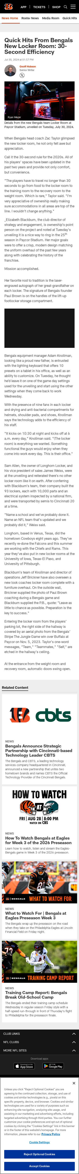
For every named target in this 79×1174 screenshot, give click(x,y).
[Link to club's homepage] (8, 5)
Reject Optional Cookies (39, 1154)
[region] (39, 1125)
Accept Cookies (39, 1166)
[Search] (65, 7)
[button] (39, 328)
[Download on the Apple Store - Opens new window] (24, 1066)
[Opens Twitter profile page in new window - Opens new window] (22, 75)
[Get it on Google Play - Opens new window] (53, 1068)
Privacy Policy (51, 1134)
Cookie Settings (39, 1142)
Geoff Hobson (28, 66)
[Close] (74, 1083)
